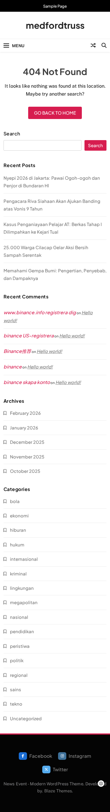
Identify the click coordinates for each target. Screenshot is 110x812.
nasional (19, 617)
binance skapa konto (27, 382)
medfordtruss (55, 25)
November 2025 (27, 456)
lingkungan (22, 588)
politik (16, 660)
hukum (17, 544)
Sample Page (55, 6)
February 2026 (25, 413)
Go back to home (55, 112)
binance (13, 366)
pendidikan (22, 631)
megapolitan (24, 602)
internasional (24, 559)
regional (19, 675)
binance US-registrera (29, 335)
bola (15, 501)
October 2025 (25, 471)
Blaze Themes (58, 790)
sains (15, 689)
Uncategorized (26, 718)
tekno (16, 703)
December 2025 (27, 442)
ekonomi (19, 515)
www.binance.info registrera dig (40, 312)
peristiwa (20, 646)
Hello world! (72, 335)
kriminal (18, 573)
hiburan (18, 530)
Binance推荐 (17, 351)
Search (12, 134)
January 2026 (24, 427)
